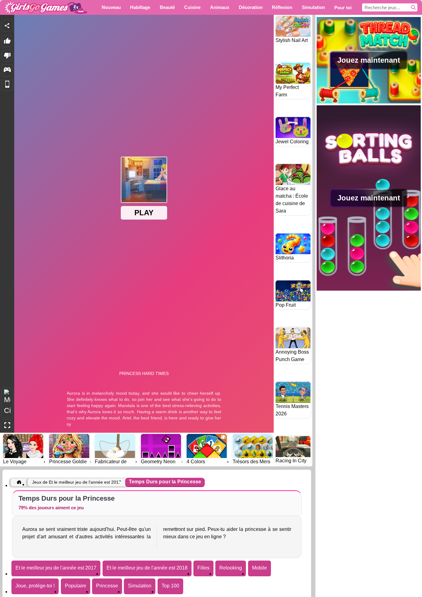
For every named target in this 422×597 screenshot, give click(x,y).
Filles (203, 567)
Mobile (259, 567)
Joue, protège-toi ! (35, 585)
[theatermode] (7, 402)
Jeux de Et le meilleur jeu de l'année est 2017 (76, 482)
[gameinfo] (7, 70)
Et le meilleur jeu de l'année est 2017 (55, 567)
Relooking (230, 567)
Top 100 (170, 585)
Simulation (139, 585)
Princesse (107, 585)
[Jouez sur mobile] (7, 85)
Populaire (75, 585)
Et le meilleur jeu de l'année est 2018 (147, 567)
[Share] (7, 26)
